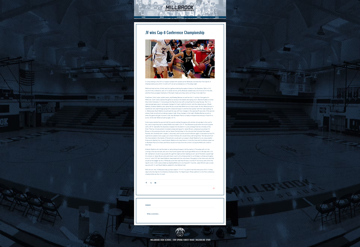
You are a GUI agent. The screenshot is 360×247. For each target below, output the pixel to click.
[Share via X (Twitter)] (151, 183)
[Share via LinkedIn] (155, 183)
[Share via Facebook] (146, 183)
